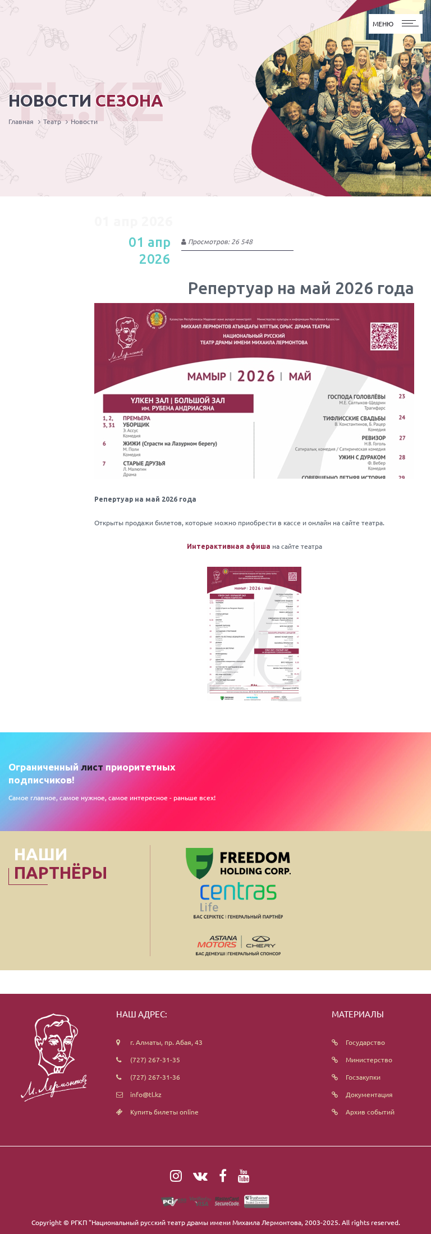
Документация (369, 1094)
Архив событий (370, 1111)
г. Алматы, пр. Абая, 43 (166, 1042)
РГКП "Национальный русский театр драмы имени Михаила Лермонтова (186, 1222)
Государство (365, 1042)
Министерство (369, 1059)
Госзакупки (363, 1076)
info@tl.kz (146, 1094)
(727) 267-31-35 (155, 1059)
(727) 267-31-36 (155, 1076)
